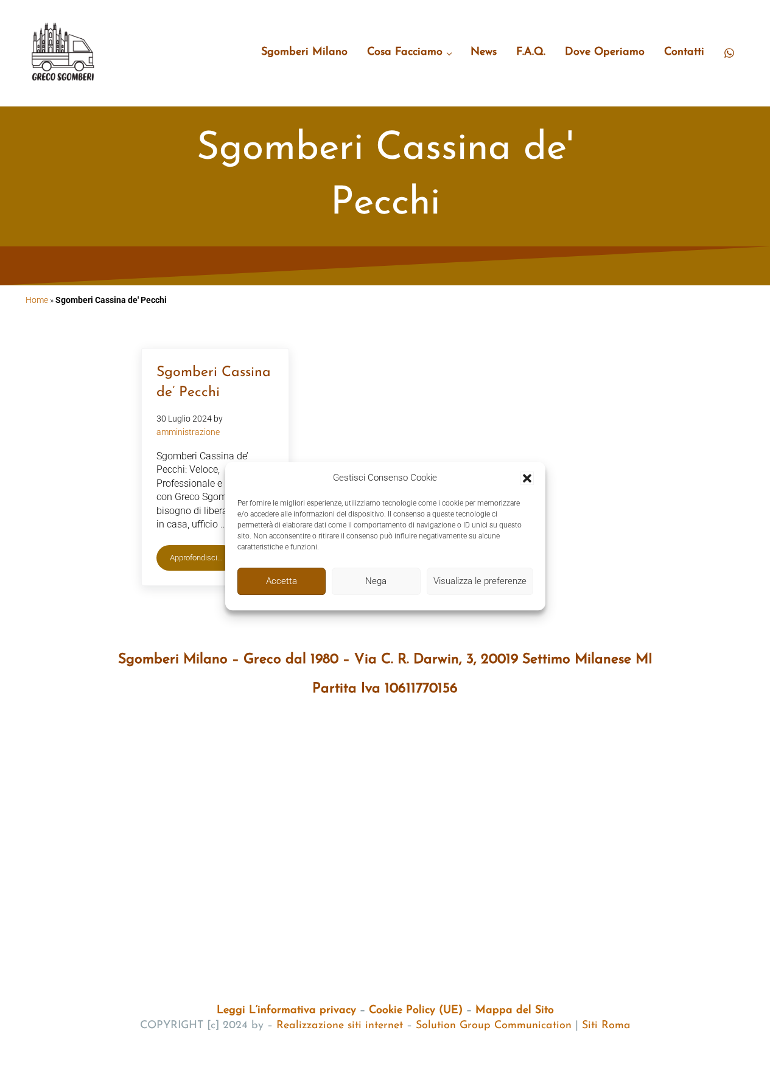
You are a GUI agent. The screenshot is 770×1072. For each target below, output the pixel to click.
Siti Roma (606, 1025)
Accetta (281, 581)
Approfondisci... (203, 559)
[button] (527, 478)
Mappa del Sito (514, 1010)
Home (37, 300)
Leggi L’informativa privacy (286, 1010)
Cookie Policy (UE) (416, 1010)
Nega (376, 581)
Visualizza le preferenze (480, 581)
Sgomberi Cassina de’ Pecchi (213, 382)
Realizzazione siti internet (339, 1025)
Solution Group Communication (494, 1025)
